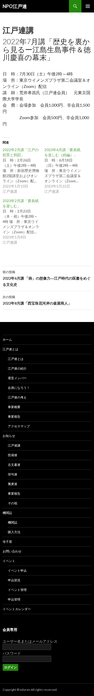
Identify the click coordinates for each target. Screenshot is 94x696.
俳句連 (12, 474)
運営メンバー (17, 378)
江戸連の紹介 (17, 368)
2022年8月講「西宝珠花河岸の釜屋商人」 (37, 300)
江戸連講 (18, 30)
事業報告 (14, 416)
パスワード (12, 653)
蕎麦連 (12, 484)
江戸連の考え (17, 397)
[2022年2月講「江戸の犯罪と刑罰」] (23, 170)
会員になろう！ (19, 388)
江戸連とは (10, 349)
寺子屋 (7, 542)
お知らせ (9, 436)
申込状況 (14, 580)
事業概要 (14, 407)
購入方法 (14, 532)
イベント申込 (17, 570)
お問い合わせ (12, 551)
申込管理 (14, 599)
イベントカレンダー (17, 609)
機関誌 (7, 513)
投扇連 (12, 455)
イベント (9, 561)
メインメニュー (87, 6)
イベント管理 (17, 590)
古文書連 (14, 465)
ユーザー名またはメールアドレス (30, 641)
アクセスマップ (19, 426)
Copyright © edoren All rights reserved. (30, 690)
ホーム (7, 339)
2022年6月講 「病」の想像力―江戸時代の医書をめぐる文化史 (47, 278)
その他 (12, 503)
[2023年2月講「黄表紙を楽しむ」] (23, 221)
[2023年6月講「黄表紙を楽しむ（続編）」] (65, 170)
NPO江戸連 (15, 6)
